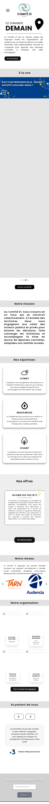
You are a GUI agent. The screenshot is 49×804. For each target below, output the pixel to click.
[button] (2, 509)
